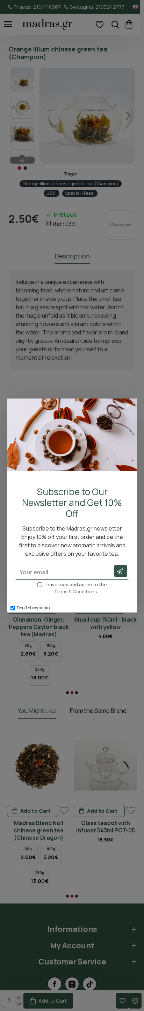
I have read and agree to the (75, 588)
